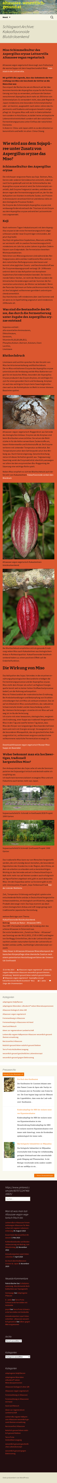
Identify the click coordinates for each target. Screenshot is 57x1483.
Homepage (9, 1293)
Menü (5, 17)
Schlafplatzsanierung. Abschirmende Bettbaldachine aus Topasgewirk (17, 1286)
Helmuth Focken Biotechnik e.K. (13, 1074)
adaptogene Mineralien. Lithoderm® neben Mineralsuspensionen (28, 1006)
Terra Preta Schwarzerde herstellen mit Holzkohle (16, 1302)
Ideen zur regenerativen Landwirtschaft (18, 1030)
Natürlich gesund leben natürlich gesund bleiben (32, 975)
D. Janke (42, 980)
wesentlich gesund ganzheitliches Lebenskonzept (22, 1053)
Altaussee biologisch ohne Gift (15, 1010)
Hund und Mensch (9, 1026)
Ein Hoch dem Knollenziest (27, 1079)
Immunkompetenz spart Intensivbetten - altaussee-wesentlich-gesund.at (17, 1319)
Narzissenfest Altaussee (12, 1041)
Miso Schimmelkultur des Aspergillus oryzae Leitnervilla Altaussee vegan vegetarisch (25, 53)
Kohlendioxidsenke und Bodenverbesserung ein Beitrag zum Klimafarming (17, 1244)
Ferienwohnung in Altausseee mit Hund (18, 1022)
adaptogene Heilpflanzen (13, 1002)
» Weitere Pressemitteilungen (44, 1175)
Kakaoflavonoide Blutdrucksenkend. (19, 919)
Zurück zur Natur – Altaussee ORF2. (25, 922)
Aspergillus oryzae (36, 978)
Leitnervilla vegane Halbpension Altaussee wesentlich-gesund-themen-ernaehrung (27, 972)
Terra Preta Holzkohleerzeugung (15, 1049)
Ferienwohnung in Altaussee (14, 1018)
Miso (33, 980)
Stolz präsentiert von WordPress (16, 1477)
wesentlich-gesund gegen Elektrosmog (18, 1057)
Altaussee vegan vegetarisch (30, 969)
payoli (7, 1309)
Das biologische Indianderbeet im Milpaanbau (34, 1144)
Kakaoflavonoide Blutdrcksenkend (16, 980)
